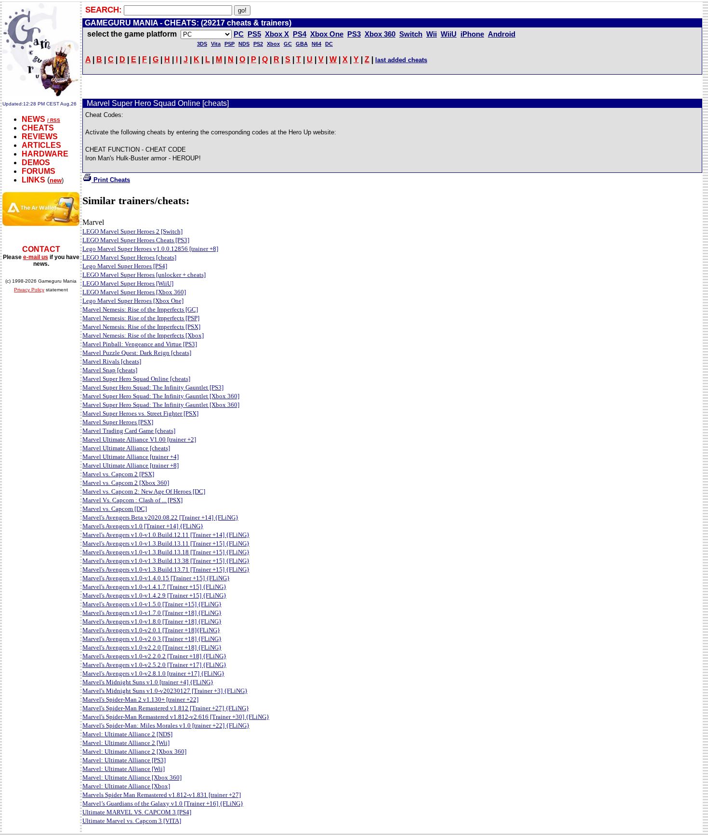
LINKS (33, 180)
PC (239, 34)
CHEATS (38, 128)
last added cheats (401, 60)
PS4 (299, 34)
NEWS (33, 119)
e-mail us (35, 257)
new (56, 180)
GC (288, 44)
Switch (410, 34)
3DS (202, 44)
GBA (302, 44)
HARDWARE (45, 154)
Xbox (273, 44)
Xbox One (326, 34)
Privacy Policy (29, 289)
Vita (216, 44)
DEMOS (36, 162)
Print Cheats (111, 179)
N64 (316, 44)
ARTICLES (41, 145)
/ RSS (53, 120)
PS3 (354, 34)
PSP (229, 44)
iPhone (472, 34)
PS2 (258, 44)
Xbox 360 (380, 34)
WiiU (449, 34)
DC (329, 44)
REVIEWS (40, 136)
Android (501, 34)
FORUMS (38, 171)
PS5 (254, 34)
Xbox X (277, 34)
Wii (431, 34)
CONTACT (41, 249)
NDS (243, 44)
